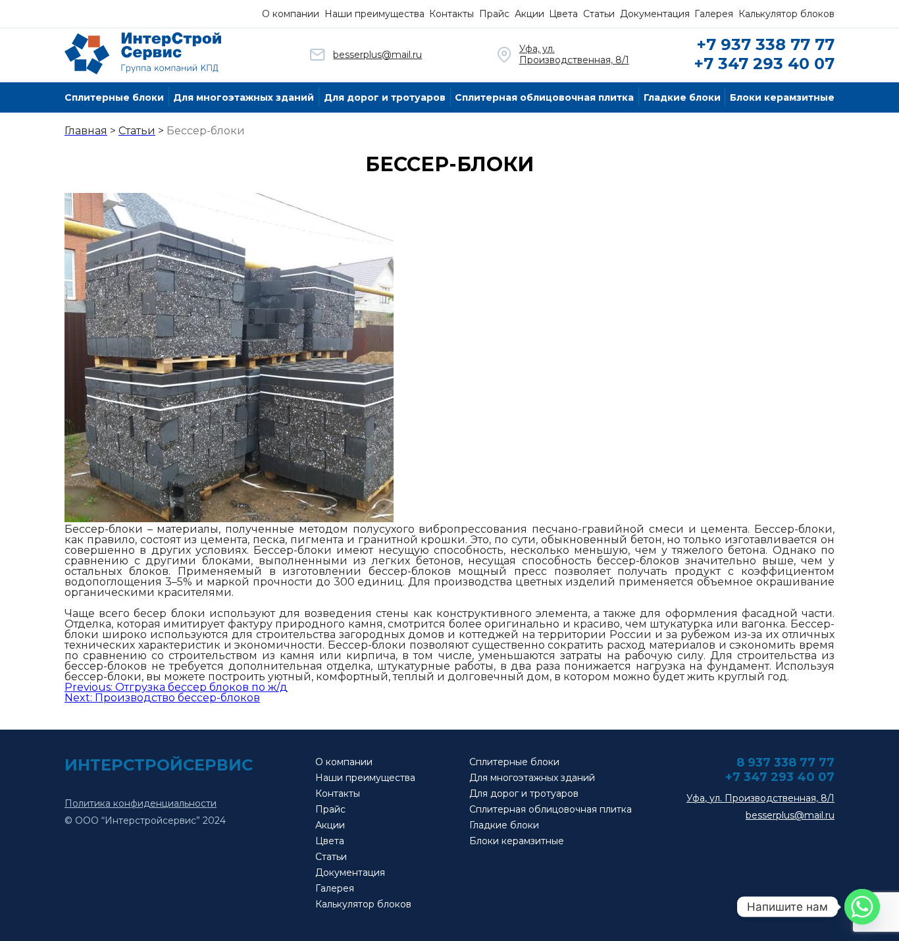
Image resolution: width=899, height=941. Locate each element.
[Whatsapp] (862, 907)
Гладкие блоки (682, 97)
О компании (290, 14)
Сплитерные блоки (114, 97)
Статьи (599, 14)
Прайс (494, 14)
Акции (529, 14)
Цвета (563, 14)
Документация (655, 14)
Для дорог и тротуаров (385, 97)
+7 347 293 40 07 (764, 63)
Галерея (713, 14)
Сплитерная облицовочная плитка (544, 97)
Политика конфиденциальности (140, 803)
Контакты (451, 14)
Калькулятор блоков (786, 14)
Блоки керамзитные (782, 97)
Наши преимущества (374, 14)
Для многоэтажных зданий (243, 97)
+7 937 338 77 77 (766, 44)
